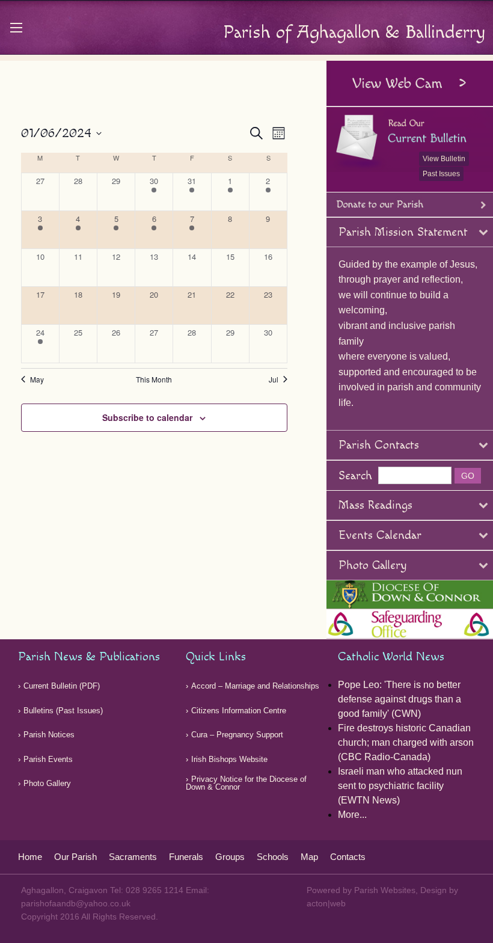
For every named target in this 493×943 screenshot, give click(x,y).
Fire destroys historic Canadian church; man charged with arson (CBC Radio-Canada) (406, 742)
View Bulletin (444, 159)
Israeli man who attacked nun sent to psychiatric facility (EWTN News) (400, 785)
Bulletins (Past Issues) (63, 710)
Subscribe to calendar (147, 417)
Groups (230, 856)
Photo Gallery (47, 783)
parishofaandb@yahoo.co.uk (75, 903)
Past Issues (441, 174)
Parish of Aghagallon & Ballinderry (354, 32)
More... (352, 814)
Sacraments (133, 856)
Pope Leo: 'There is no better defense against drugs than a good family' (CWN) (399, 699)
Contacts (348, 856)
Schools (273, 856)
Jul (273, 379)
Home (30, 856)
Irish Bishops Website (229, 759)
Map (309, 856)
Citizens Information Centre (238, 710)
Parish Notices (49, 735)
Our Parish (75, 856)
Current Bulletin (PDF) (61, 686)
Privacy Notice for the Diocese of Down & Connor (246, 783)
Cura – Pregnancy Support (237, 735)
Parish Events (48, 759)
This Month (154, 379)
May (37, 379)
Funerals (186, 856)
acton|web (326, 903)
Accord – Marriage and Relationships (255, 686)
